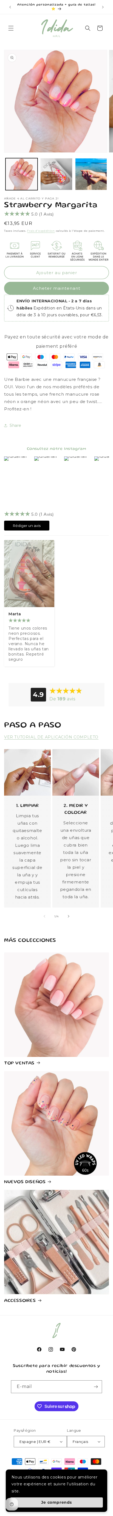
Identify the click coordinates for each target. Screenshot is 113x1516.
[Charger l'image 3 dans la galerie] (91, 174)
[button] (11, 28)
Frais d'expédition (41, 231)
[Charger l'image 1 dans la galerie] (21, 174)
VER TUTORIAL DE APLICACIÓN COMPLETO (51, 737)
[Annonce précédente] (10, 7)
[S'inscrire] (96, 1386)
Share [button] (15, 425)
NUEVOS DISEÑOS (25, 1182)
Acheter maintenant (56, 288)
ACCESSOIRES (20, 1301)
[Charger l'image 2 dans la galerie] (56, 174)
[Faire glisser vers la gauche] (44, 916)
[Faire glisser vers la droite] (69, 916)
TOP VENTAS (19, 1063)
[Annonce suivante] (103, 7)
